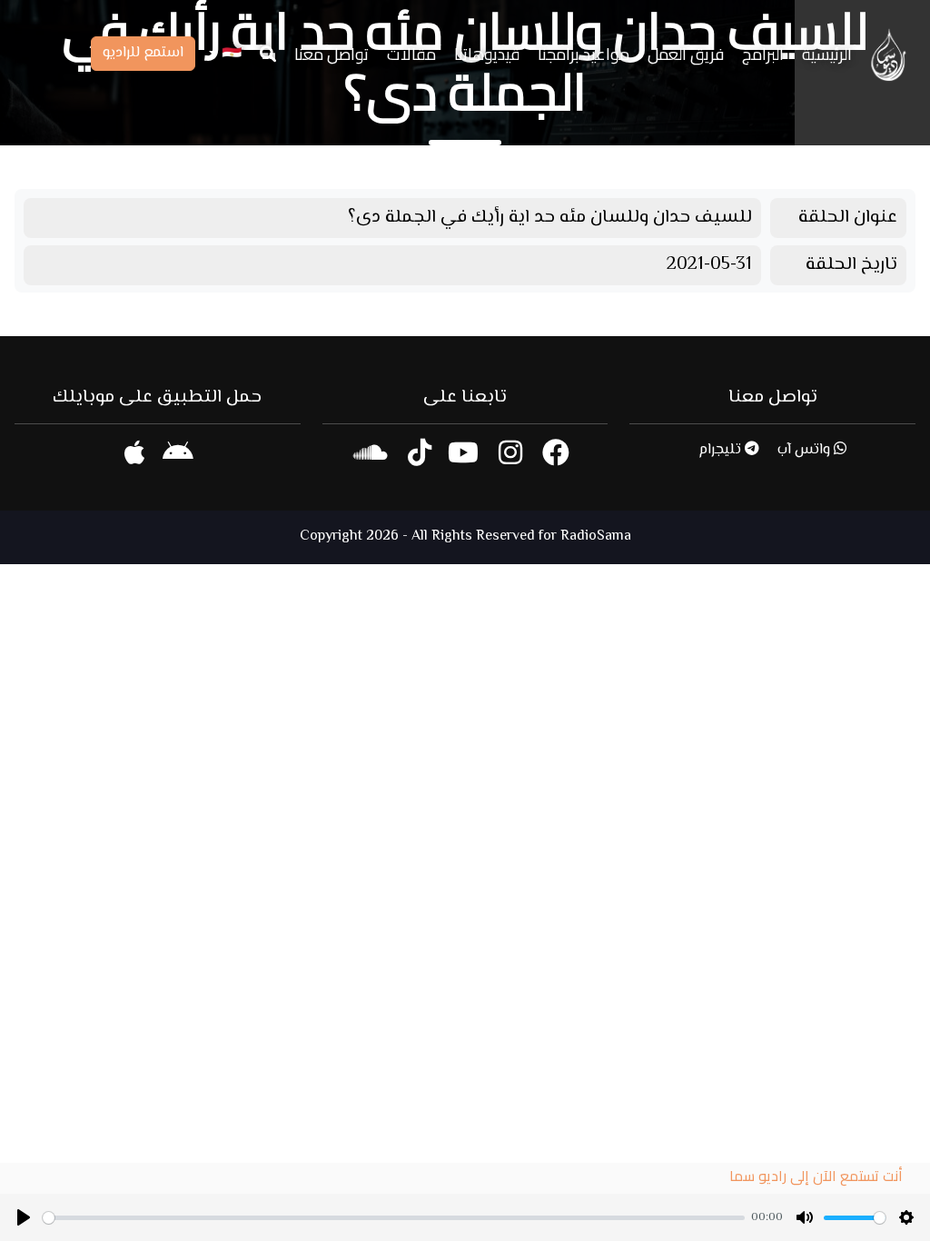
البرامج (763, 54)
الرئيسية (827, 54)
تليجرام (721, 450)
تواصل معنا (331, 54)
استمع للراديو (143, 53)
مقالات (411, 54)
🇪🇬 (230, 54)
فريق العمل (686, 54)
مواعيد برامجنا (583, 54)
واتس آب (805, 450)
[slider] (394, 1217)
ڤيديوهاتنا (486, 54)
